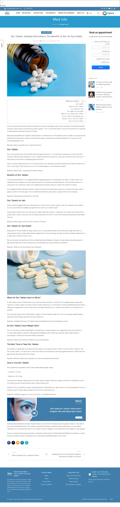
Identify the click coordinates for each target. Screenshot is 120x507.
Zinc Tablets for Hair (77, 109)
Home (54, 24)
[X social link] (104, 8)
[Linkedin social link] (22, 443)
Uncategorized (63, 24)
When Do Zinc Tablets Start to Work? (72, 114)
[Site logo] (7, 13)
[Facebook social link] (102, 8)
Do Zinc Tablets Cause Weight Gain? (72, 116)
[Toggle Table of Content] (82, 101)
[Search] (98, 13)
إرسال (101, 67)
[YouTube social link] (109, 8)
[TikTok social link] (114, 8)
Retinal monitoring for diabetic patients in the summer (104, 107)
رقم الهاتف (106, 51)
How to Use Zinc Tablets (76, 121)
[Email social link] (18, 443)
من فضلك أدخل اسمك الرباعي (101, 43)
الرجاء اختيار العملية (103, 59)
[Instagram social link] (107, 8)
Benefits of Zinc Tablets (76, 106)
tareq (44, 41)
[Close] (2, 2)
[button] (1, 45)
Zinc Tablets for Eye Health (75, 111)
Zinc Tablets (79, 104)
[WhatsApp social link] (112, 8)
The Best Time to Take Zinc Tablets (72, 119)
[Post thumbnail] (91, 85)
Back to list (46, 454)
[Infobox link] (13, 9)
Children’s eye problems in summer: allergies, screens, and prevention (104, 95)
